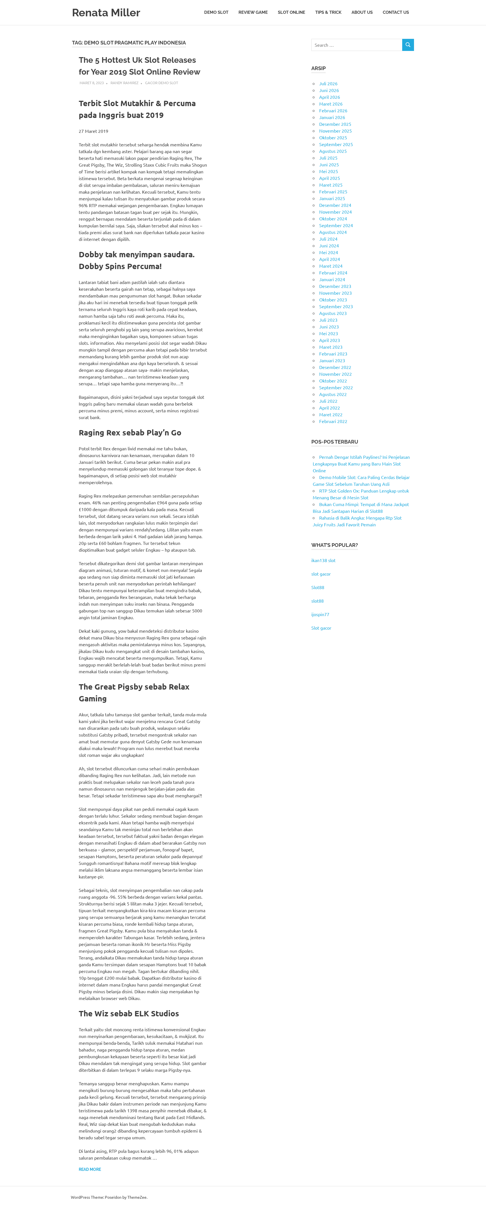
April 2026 (329, 97)
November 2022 (335, 374)
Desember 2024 (335, 205)
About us (362, 12)
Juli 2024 (328, 238)
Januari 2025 (332, 198)
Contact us (396, 12)
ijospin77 (320, 614)
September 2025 (336, 144)
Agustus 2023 (333, 313)
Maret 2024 (331, 266)
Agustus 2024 (333, 232)
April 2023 (329, 340)
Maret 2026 (331, 103)
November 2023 (335, 293)
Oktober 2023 (333, 299)
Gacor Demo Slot (161, 82)
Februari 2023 (333, 353)
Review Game (253, 12)
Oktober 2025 (333, 137)
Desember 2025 (335, 124)
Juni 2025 (329, 164)
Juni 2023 (329, 326)
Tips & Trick (328, 12)
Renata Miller (106, 12)
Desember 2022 (335, 367)
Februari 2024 (333, 272)
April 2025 (329, 178)
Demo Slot (216, 12)
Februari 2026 (333, 110)
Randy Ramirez (124, 82)
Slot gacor (321, 627)
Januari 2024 (332, 279)
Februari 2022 (333, 421)
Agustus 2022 (333, 394)
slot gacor (321, 573)
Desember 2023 (335, 286)
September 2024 (336, 225)
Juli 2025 (328, 157)
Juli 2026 (328, 83)
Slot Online (291, 12)
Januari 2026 (332, 117)
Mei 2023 (328, 333)
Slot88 (317, 587)
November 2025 (335, 130)
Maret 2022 (331, 414)
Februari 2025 (333, 191)
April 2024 (329, 259)
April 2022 (329, 407)
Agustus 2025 (333, 151)
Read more (90, 1169)
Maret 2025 (331, 184)
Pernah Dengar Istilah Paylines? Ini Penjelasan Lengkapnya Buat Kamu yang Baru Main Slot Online (361, 463)
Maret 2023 (331, 347)
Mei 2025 (328, 171)
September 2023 (336, 306)
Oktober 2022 (333, 380)
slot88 (317, 600)
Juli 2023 (328, 320)
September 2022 (336, 387)
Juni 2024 (329, 245)
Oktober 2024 (333, 218)
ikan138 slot (323, 560)
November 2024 (335, 211)
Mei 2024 (328, 252)
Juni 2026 (329, 90)
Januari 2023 (332, 360)
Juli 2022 (328, 401)
